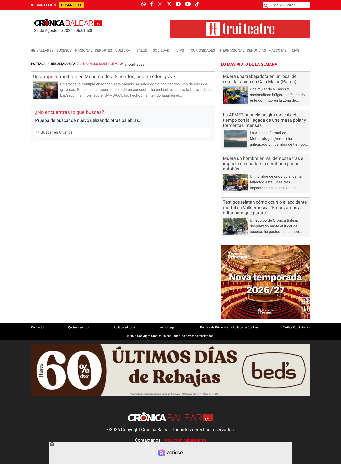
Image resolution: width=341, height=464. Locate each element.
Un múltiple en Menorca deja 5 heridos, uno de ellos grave (104, 76)
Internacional (230, 50)
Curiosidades (203, 50)
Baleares (44, 50)
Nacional (83, 50)
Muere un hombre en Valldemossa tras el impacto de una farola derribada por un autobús (263, 163)
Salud (142, 50)
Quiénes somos (78, 327)
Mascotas (277, 50)
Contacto (37, 327)
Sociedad (161, 50)
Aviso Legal (167, 327)
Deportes (103, 50)
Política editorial (125, 327)
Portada (38, 64)
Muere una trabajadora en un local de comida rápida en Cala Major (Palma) (260, 79)
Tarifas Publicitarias (296, 327)
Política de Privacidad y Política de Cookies (229, 327)
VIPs (180, 50)
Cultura (122, 50)
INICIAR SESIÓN (43, 5)
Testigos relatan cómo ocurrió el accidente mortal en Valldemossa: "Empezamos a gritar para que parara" (265, 207)
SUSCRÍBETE (71, 5)
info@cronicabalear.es (184, 440)
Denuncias (256, 50)
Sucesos (64, 50)
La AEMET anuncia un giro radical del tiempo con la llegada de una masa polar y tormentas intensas (264, 120)
